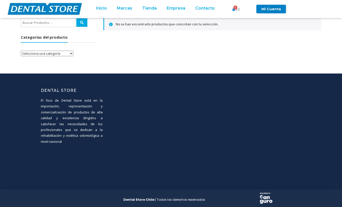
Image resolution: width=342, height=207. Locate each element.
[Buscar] (81, 22)
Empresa (176, 8)
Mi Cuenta (271, 9)
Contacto (205, 8)
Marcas (124, 8)
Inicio (101, 8)
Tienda (149, 8)
